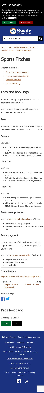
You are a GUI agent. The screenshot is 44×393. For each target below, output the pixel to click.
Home (3, 47)
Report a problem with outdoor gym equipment (21, 276)
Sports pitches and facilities (17, 72)
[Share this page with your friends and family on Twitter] (8, 298)
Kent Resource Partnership (20, 347)
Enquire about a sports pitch (17, 76)
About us (20, 342)
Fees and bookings (23, 50)
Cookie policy (12, 18)
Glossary (31, 342)
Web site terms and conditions (20, 359)
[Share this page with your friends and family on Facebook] (3, 298)
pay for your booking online (19, 255)
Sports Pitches (7, 50)
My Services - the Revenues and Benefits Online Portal (20, 352)
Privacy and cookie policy (20, 363)
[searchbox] (20, 38)
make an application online (19, 219)
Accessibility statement (20, 368)
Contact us (9, 342)
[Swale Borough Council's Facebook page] (19, 381)
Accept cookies (9, 22)
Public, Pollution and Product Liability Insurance (20, 373)
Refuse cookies (26, 22)
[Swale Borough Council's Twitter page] (27, 381)
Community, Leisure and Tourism (23, 47)
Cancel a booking (13, 83)
